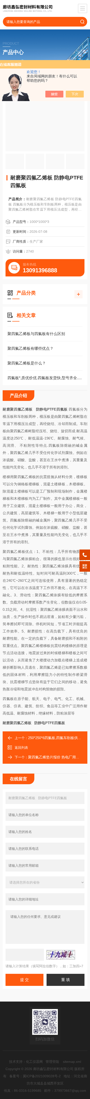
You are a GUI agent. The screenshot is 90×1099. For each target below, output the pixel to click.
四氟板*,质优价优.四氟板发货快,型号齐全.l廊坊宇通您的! (45, 378)
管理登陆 (52, 1062)
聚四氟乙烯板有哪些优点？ (30, 348)
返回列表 (21, 747)
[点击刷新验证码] (60, 955)
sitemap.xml (72, 1062)
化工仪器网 (34, 1062)
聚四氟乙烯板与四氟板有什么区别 (36, 334)
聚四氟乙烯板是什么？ (26, 363)
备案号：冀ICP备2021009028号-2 (35, 1076)
